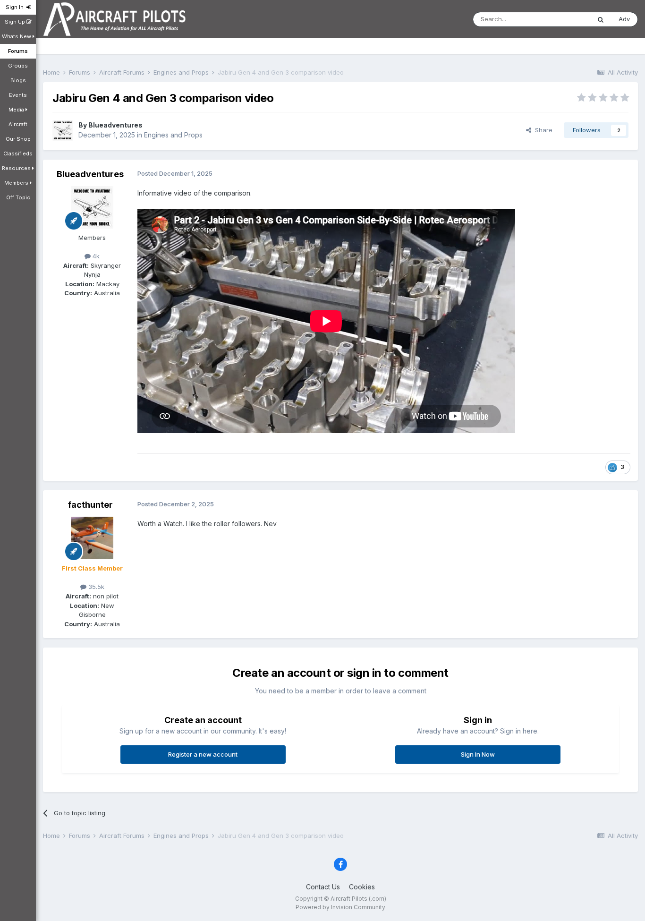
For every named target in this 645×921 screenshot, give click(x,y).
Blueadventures (115, 125)
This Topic (562, 19)
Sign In (16, 7)
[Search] (600, 19)
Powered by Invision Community (340, 907)
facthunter (90, 505)
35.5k (95, 586)
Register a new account (203, 754)
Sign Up (15, 21)
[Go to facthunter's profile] (92, 538)
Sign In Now (478, 754)
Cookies (362, 887)
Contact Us (323, 887)
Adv (624, 19)
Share (541, 130)
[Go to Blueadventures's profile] (62, 130)
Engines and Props (173, 135)
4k (95, 256)
